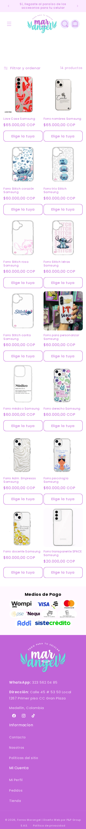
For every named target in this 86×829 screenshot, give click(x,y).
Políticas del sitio (23, 758)
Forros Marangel (29, 820)
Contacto (17, 737)
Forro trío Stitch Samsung (55, 190)
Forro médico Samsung (21, 408)
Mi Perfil (15, 780)
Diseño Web (51, 820)
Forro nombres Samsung (63, 119)
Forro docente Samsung (22, 551)
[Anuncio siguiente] (77, 6)
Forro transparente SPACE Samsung (63, 553)
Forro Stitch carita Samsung (17, 337)
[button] (9, 24)
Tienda (15, 801)
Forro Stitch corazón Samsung (18, 190)
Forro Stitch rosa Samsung (15, 263)
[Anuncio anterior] (8, 6)
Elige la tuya (23, 136)
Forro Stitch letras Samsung (57, 263)
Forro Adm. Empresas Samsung (19, 480)
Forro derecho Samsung (62, 408)
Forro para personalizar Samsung (61, 337)
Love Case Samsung (19, 119)
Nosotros (16, 747)
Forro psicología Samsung (56, 480)
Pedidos (15, 790)
